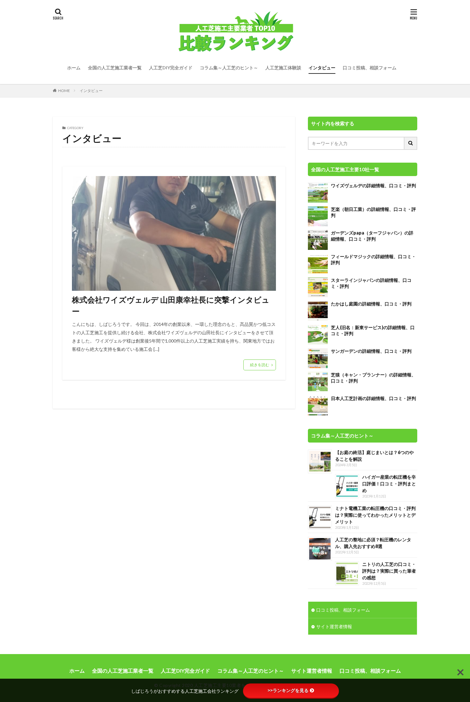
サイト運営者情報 (334, 626)
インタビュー (322, 67)
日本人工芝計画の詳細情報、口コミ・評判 (373, 398)
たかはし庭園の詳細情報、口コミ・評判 (371, 303)
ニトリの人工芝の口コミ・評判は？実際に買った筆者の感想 (389, 570)
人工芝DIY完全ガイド (170, 67)
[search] (410, 143)
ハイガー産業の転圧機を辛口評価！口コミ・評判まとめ (389, 483)
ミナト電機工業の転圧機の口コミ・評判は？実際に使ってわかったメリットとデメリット (375, 514)
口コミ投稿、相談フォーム (369, 67)
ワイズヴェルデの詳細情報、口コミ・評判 (373, 185)
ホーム (74, 67)
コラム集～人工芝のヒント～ (229, 67)
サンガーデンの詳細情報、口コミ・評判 (371, 351)
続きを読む (259, 364)
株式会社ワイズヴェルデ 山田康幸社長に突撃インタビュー (171, 305)
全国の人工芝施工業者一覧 (115, 67)
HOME (64, 90)
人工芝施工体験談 (283, 67)
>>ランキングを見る (288, 690)
